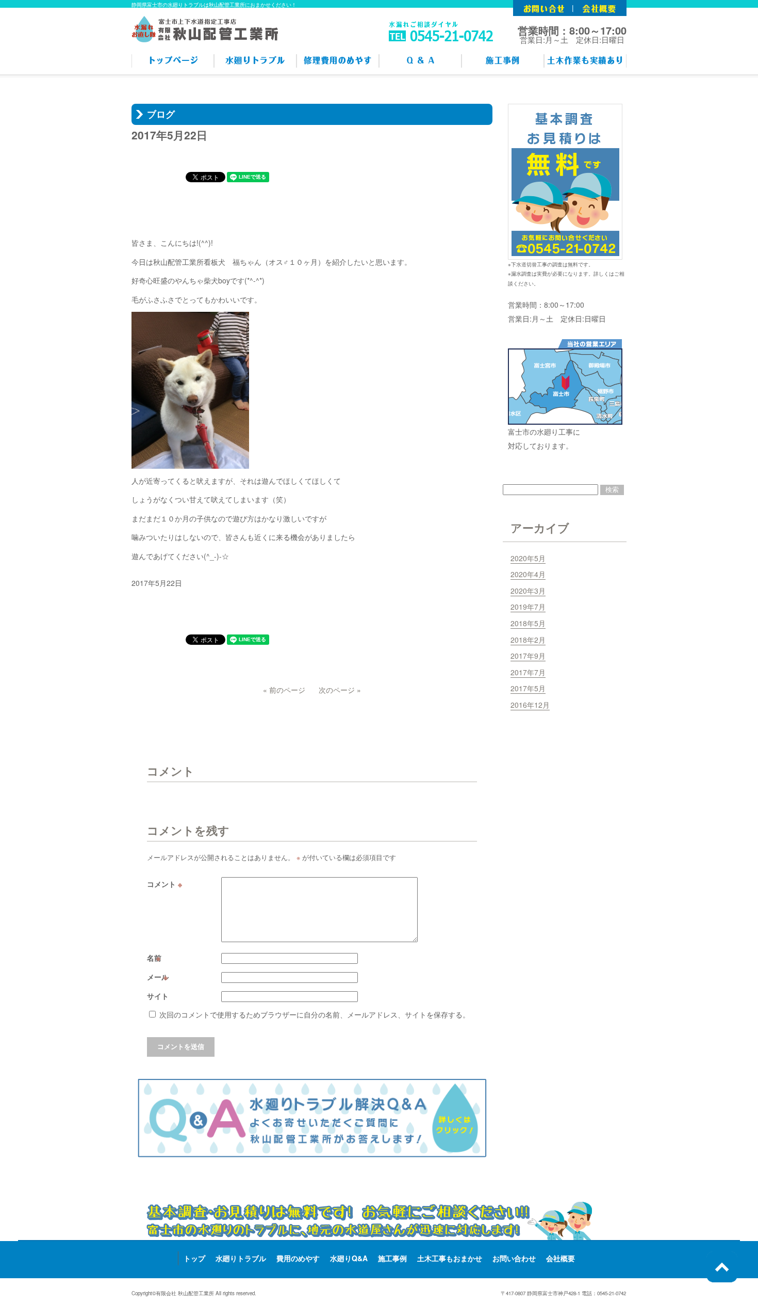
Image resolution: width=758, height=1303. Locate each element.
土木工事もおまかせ (449, 1258)
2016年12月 (530, 705)
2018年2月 (528, 639)
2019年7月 (528, 606)
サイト (158, 996)
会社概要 (560, 1258)
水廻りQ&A (349, 1258)
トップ (194, 1258)
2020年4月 (528, 574)
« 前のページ (284, 690)
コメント (164, 884)
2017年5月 (528, 688)
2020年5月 (528, 558)
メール (159, 977)
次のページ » (340, 690)
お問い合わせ (514, 1258)
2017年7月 (528, 672)
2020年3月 (528, 590)
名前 (155, 957)
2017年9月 (528, 655)
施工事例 (392, 1258)
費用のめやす (298, 1258)
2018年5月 (528, 623)
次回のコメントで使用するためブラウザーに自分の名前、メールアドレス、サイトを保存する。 (314, 1014)
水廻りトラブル (241, 1258)
